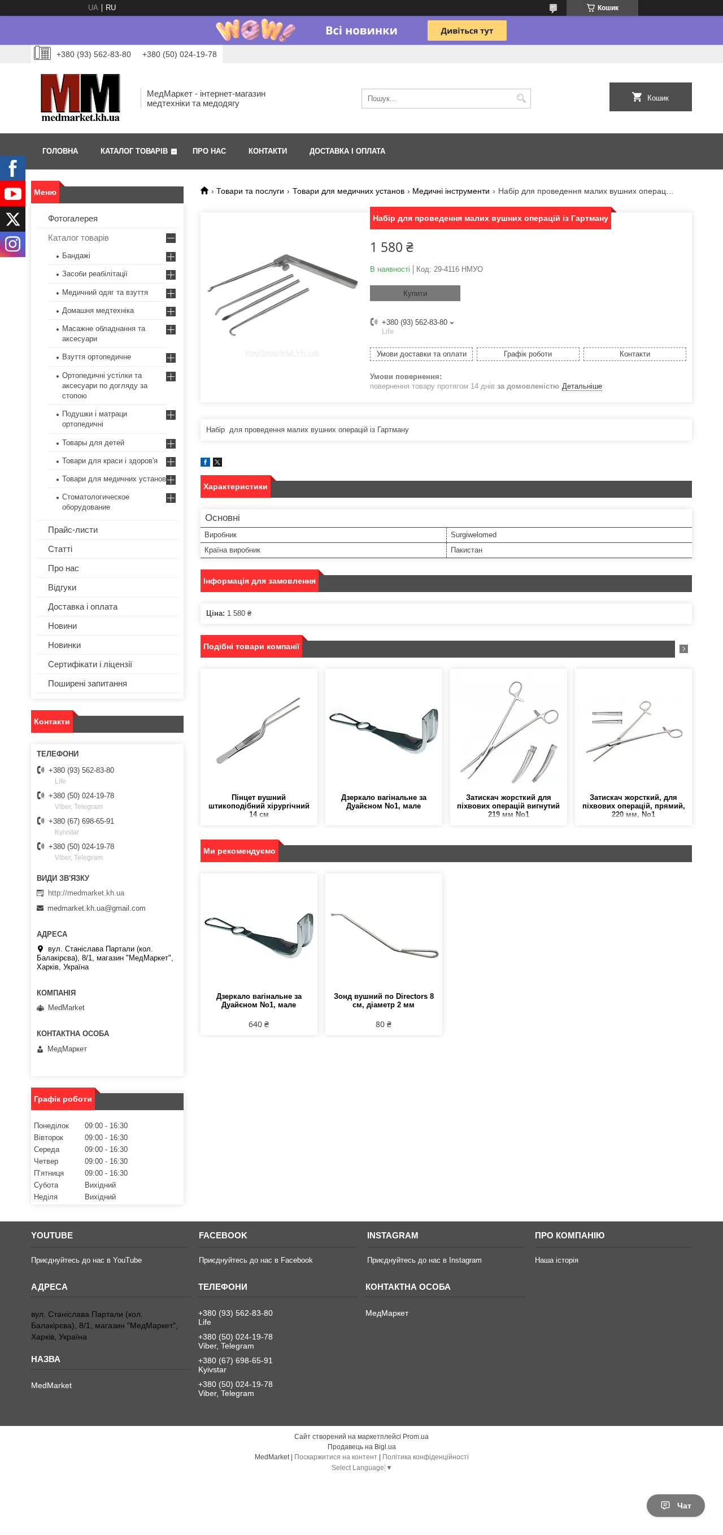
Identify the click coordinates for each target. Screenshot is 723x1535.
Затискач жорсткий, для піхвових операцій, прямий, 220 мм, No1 (633, 806)
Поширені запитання (87, 683)
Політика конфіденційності (425, 1457)
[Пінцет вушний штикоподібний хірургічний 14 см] (259, 731)
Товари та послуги (250, 190)
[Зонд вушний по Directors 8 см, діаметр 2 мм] (383, 935)
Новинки (64, 645)
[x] (217, 464)
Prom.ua (416, 1437)
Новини (62, 625)
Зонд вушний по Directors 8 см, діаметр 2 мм (384, 1000)
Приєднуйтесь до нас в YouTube (86, 1260)
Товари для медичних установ (348, 190)
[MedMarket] (82, 98)
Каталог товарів (134, 151)
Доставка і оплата (347, 151)
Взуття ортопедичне (96, 357)
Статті (60, 549)
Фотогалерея (73, 218)
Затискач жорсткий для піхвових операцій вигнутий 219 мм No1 (508, 806)
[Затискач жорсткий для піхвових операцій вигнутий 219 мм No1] (508, 731)
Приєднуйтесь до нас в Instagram (424, 1260)
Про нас (209, 151)
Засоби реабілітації (95, 273)
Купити (415, 293)
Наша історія (556, 1260)
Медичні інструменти (451, 190)
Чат (684, 1505)
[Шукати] (521, 98)
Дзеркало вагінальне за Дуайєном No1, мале (383, 801)
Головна (60, 151)
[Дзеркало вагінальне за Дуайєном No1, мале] (383, 731)
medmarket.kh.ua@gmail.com (96, 908)
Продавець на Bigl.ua (362, 1447)
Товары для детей (93, 442)
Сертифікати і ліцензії (90, 664)
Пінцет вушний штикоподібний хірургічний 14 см (259, 806)
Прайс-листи (73, 529)
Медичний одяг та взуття (105, 292)
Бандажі (76, 255)
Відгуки (62, 587)
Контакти (268, 151)
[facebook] (205, 464)
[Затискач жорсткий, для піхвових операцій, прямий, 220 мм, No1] (633, 731)
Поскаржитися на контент (335, 1457)
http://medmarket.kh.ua (86, 893)
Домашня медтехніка (98, 310)
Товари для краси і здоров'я (110, 460)
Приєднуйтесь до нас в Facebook (256, 1260)
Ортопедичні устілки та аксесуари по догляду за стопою (104, 385)
